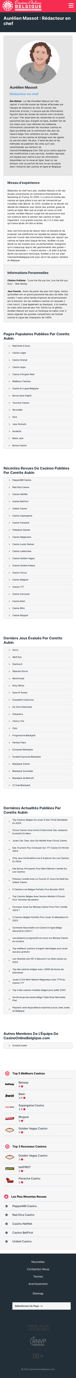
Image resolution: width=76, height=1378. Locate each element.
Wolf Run (17, 657)
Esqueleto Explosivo (23, 699)
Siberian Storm (20, 671)
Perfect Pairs (19, 742)
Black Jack (18, 438)
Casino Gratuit (19, 360)
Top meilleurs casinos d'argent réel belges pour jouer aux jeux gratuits (40, 950)
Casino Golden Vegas (23, 558)
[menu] (71, 5)
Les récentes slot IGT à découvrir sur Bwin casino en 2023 (39, 960)
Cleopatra (17, 714)
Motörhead (18, 678)
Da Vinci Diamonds (22, 707)
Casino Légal (19, 352)
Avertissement (38, 1284)
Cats (14, 728)
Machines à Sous (21, 345)
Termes (38, 1276)
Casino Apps (19, 367)
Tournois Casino (20, 402)
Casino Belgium (20, 579)
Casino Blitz (18, 608)
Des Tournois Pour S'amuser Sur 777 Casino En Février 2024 (40, 849)
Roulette (16, 431)
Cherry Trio (18, 721)
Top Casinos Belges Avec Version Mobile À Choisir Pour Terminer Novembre (38, 898)
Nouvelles (17, 409)
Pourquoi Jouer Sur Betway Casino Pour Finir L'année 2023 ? (39, 909)
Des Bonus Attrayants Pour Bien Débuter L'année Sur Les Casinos (39, 870)
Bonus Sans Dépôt (22, 395)
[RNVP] (38, 1341)
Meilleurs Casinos (21, 381)
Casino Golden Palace (23, 565)
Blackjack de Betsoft (23, 778)
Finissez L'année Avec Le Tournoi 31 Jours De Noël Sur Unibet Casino (40, 881)
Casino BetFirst (20, 501)
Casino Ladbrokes (21, 551)
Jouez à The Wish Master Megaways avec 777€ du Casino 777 (38, 981)
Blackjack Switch (21, 764)
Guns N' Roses (19, 692)
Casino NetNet (20, 494)
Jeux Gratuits (19, 424)
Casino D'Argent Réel (23, 374)
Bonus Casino (19, 445)
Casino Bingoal (20, 615)
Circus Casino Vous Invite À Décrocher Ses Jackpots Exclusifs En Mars (40, 832)
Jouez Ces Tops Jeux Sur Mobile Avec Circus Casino (39, 840)
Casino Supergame (22, 515)
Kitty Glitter (18, 685)
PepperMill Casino (21, 480)
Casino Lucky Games (23, 544)
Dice (14, 417)
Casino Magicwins (21, 537)
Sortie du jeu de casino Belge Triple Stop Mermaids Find (38, 999)
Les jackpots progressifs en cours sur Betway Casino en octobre (40, 940)
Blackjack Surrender (22, 771)
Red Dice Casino (20, 487)
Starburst (17, 664)
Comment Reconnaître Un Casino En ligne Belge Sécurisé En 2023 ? (37, 929)
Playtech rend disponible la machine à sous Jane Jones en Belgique (41, 1009)
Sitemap (38, 1293)
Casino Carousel (21, 594)
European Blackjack (22, 749)
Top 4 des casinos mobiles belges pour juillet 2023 (39, 990)
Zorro (15, 650)
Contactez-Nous (38, 1269)
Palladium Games (21, 530)
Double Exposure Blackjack (26, 756)
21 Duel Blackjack (21, 785)
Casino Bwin (18, 601)
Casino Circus (19, 572)
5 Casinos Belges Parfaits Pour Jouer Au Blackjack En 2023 (40, 919)
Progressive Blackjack (24, 735)
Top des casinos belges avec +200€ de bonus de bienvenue (38, 971)
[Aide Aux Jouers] (38, 1328)
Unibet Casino (19, 508)
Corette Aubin (19, 1045)
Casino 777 (18, 587)
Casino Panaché (20, 522)
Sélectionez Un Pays (27, 1305)
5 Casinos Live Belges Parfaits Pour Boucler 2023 (38, 889)
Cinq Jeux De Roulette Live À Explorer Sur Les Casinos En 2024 (40, 860)
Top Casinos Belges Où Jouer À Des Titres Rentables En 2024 (40, 821)
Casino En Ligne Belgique (25, 388)
